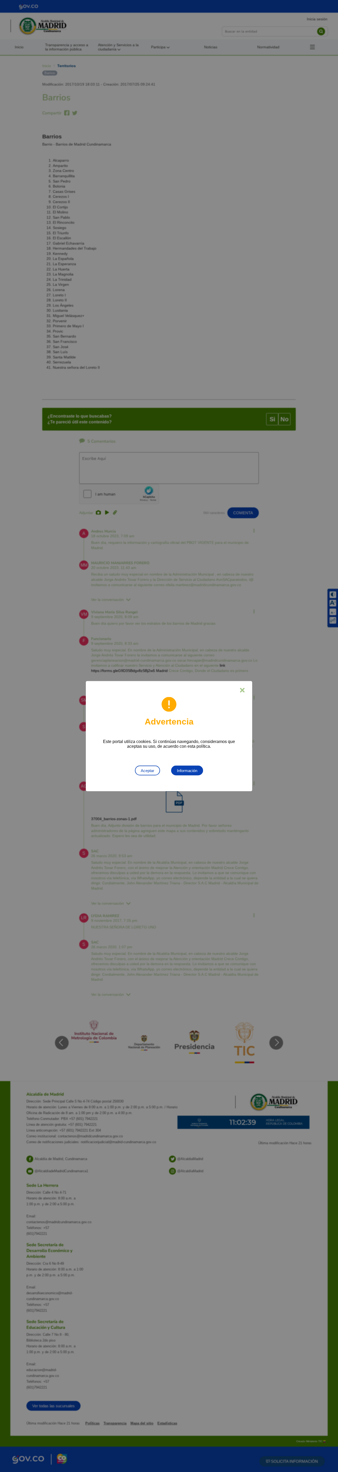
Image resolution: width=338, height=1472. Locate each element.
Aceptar (147, 770)
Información (187, 770)
